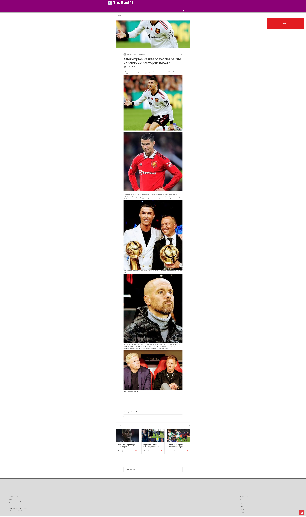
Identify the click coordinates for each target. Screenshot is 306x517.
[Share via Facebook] (124, 412)
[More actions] (181, 54)
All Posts (118, 15)
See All (188, 425)
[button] (188, 15)
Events (242, 509)
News (241, 506)
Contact (242, 512)
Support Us (243, 503)
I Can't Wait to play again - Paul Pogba (127, 446)
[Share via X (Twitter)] (128, 412)
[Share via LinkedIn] (132, 412)
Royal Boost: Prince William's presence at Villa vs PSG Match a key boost (152, 446)
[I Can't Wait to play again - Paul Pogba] (127, 435)
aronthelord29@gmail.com (20, 508)
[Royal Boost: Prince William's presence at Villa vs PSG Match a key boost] (153, 435)
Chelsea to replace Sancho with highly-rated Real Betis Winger (178, 446)
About (241, 500)
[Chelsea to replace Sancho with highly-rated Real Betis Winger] (178, 435)
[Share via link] (136, 412)
